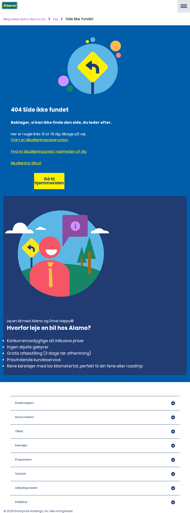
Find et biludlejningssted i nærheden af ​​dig (48, 151)
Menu (184, 8)
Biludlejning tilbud (26, 163)
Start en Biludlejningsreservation (39, 140)
